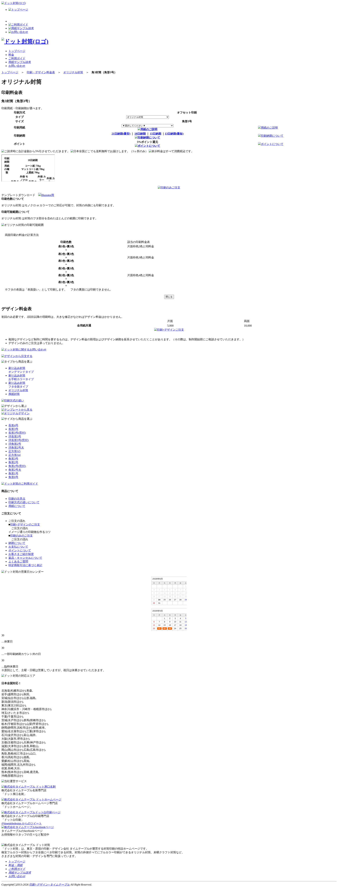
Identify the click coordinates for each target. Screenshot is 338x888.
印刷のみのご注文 (21, 535)
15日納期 (155, 133)
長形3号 (13, 429)
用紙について (16, 506)
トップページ (16, 50)
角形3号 (13, 458)
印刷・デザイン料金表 (41, 72)
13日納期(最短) (174, 133)
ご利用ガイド (16, 58)
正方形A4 (14, 454)
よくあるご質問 (18, 561)
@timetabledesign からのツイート (21, 823)
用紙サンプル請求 (19, 62)
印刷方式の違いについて (23, 502)
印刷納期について (149, 137)
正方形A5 (14, 451)
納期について (16, 543)
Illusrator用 (47, 195)
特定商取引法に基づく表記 (25, 565)
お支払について (18, 546)
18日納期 (140, 133)
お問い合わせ (16, 65)
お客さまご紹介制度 (21, 554)
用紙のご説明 (148, 129)
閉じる (169, 296)
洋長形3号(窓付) (18, 440)
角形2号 (13, 462)
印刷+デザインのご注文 (25, 524)
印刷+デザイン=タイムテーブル (49, 884)
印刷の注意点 (16, 498)
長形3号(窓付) (17, 432)
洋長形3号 (14, 436)
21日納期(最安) (121, 133)
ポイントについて (149, 145)
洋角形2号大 (16, 447)
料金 (11, 54)
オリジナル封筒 (73, 72)
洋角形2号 (14, 443)
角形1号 (13, 473)
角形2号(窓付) (17, 466)
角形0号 (13, 477)
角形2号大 (14, 469)
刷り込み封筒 (16, 368)
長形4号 (13, 425)
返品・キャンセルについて (25, 557)
